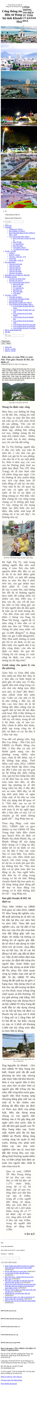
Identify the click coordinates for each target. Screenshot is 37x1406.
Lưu (3, 343)
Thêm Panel (5, 341)
